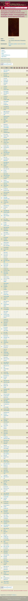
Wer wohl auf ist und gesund (6, 170)
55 (1, 358)
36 (1, 249)
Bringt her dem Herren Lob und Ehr (6, 126)
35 (1, 244)
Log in (19, 4)
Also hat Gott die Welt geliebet (6, 556)
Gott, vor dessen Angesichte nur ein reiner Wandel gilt (6, 352)
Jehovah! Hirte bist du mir (6, 477)
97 (1, 568)
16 (1, 153)
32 (1, 229)
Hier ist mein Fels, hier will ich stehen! (6, 547)
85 (1, 506)
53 (1, 346)
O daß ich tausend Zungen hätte (6, 98)
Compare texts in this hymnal (6, 60)
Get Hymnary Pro (18, 599)
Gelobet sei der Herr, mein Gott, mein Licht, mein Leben (6, 272)
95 (1, 556)
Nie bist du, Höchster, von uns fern (6, 337)
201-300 (9, 64)
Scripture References (5, 55)
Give (13, 599)
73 (1, 446)
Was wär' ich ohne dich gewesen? (6, 568)
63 (1, 395)
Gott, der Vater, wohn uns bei (6, 185)
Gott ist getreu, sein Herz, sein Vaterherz (6, 401)
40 (1, 272)
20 (1, 176)
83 (1, 498)
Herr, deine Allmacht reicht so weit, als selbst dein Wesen (6, 314)
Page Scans (3, 56)
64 (1, 400)
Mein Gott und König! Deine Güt (6, 113)
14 (1, 141)
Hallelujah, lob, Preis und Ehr (6, 260)
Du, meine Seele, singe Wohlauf (6, 136)
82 (1, 494)
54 (1, 352)
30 (1, 219)
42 (1, 286)
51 (1, 337)
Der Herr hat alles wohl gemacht (6, 442)
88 (1, 521)
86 (1, 511)
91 (1, 536)
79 (1, 476)
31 (1, 224)
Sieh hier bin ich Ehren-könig (6, 207)
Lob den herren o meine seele (6, 88)
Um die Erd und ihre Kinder (6, 498)
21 (1, 181)
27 (1, 207)
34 (1, 239)
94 (1, 551)
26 (1, 202)
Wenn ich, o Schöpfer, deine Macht (6, 421)
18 (1, 164)
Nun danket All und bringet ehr (6, 103)
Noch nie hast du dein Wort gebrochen (6, 396)
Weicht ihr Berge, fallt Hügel (6, 386)
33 (1, 234)
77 (1, 465)
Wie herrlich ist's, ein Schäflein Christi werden (6, 286)
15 (1, 147)
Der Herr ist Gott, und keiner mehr (6, 293)
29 (1, 215)
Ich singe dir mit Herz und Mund (6, 108)
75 (1, 456)
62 (1, 390)
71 (1, 437)
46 (1, 308)
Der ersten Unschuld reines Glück (6, 512)
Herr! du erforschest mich (6, 342)
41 (1, 279)
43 (1, 293)
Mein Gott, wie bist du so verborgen (6, 465)
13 (1, 135)
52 (1, 342)
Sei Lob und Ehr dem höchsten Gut (6, 75)
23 (1, 189)
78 (1, 471)
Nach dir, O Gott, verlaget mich (6, 216)
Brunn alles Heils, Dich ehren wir (6, 265)
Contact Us (14, 597)
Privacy (10, 597)
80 (1, 482)
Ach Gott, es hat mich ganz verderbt (6, 522)
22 (1, 185)
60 (1, 381)
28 (1, 211)
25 (1, 198)
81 (1, 489)
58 (1, 373)
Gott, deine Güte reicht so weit (6, 234)
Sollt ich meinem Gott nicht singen (6, 447)
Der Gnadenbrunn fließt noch (6, 578)
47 (1, 314)
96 (1, 562)
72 (1, 442)
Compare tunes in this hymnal (6, 61)
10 (1, 119)
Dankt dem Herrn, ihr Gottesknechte (6, 131)
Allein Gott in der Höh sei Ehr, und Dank (6, 244)
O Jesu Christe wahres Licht (6, 224)
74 (1, 451)
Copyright (6, 597)
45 (1, 303)
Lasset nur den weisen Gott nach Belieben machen (6, 322)
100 (2, 582)
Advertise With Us (19, 597)
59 (1, 377)
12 (1, 131)
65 (1, 405)
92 (1, 541)
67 (1, 414)
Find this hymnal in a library (5, 58)
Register (24, 4)
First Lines (3, 52)
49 (1, 328)
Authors (3, 50)
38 (1, 260)
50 (1, 333)
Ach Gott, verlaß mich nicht (6, 202)
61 (1, 385)
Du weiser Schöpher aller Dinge (6, 329)
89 (1, 525)
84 (1, 502)
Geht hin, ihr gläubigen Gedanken (6, 551)
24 (1, 193)
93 (1, 546)
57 (1, 368)
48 (1, 322)
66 (1, 409)
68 (1, 420)
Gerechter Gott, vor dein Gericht (6, 359)
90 (1, 530)
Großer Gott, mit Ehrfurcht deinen (6, 147)
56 (1, 363)
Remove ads (3, 2)
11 (1, 126)
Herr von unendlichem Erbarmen (6, 159)
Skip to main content (4, 0)
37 (1, 254)
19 (1, 170)
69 (1, 426)
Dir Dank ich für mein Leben (6, 377)
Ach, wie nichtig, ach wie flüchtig (6, 537)
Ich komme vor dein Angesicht (6, 239)
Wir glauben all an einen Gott (6, 249)
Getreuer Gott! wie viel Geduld (6, 391)
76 (1, 461)
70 (1, 432)
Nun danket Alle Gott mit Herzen (6, 93)
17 (1, 159)
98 (1, 572)
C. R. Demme (11, 38)
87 (1, 516)
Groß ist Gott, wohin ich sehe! (6, 298)
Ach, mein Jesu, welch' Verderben (6, 517)
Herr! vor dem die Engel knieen (6, 194)
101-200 (5, 64)
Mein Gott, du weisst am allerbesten (6, 229)
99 (1, 577)
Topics (2, 53)
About (3, 597)
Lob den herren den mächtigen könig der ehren (6, 81)
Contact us (14, 594)
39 (1, 265)
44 (1, 298)
